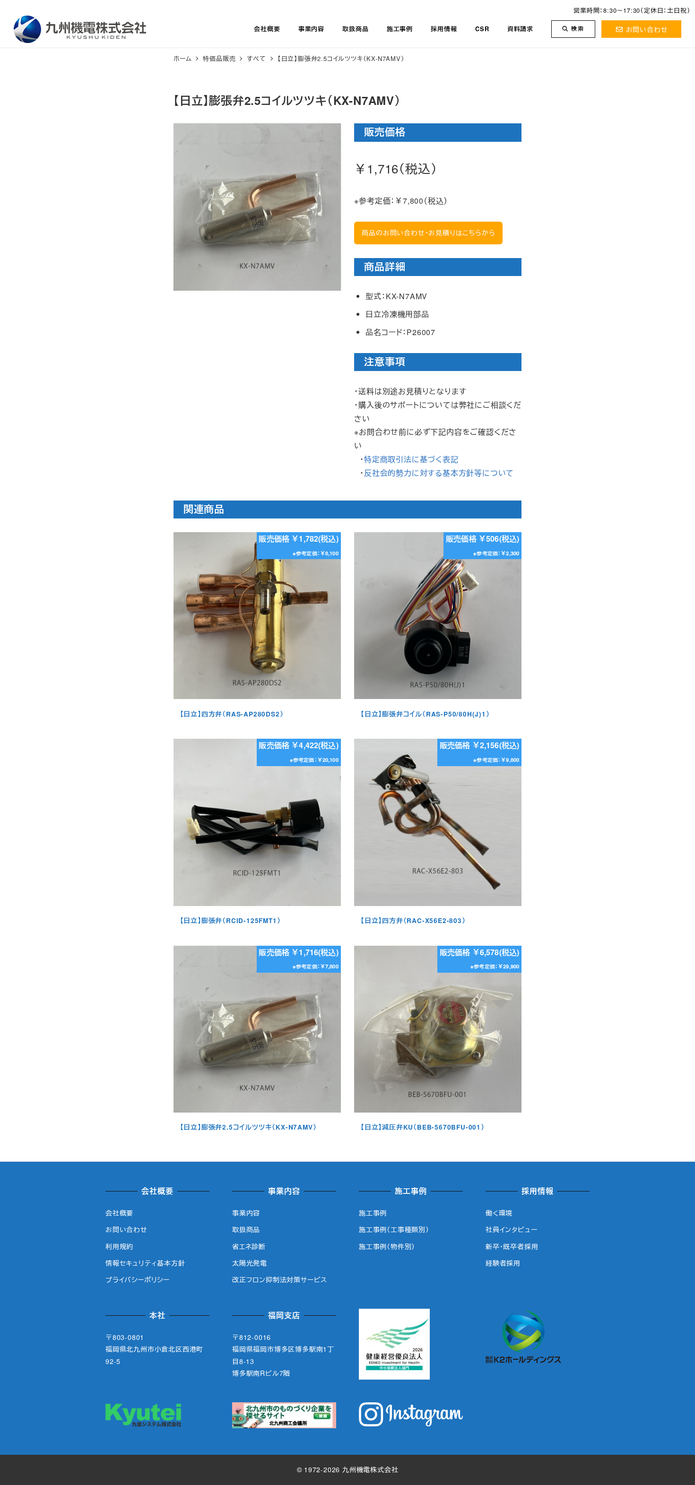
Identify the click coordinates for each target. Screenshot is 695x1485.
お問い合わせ (647, 29)
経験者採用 (503, 1263)
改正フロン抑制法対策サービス (279, 1279)
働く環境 (499, 1212)
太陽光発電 (249, 1263)
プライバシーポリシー (137, 1279)
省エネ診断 (249, 1246)
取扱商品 (246, 1229)
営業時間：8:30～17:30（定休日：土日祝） (631, 10)
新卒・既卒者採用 (512, 1246)
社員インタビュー (511, 1229)
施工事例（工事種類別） (394, 1229)
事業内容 (246, 1212)
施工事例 (373, 1212)
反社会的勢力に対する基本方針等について (439, 472)
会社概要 (119, 1212)
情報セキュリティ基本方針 (145, 1263)
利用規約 (119, 1246)
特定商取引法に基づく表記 (411, 459)
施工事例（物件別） (387, 1246)
